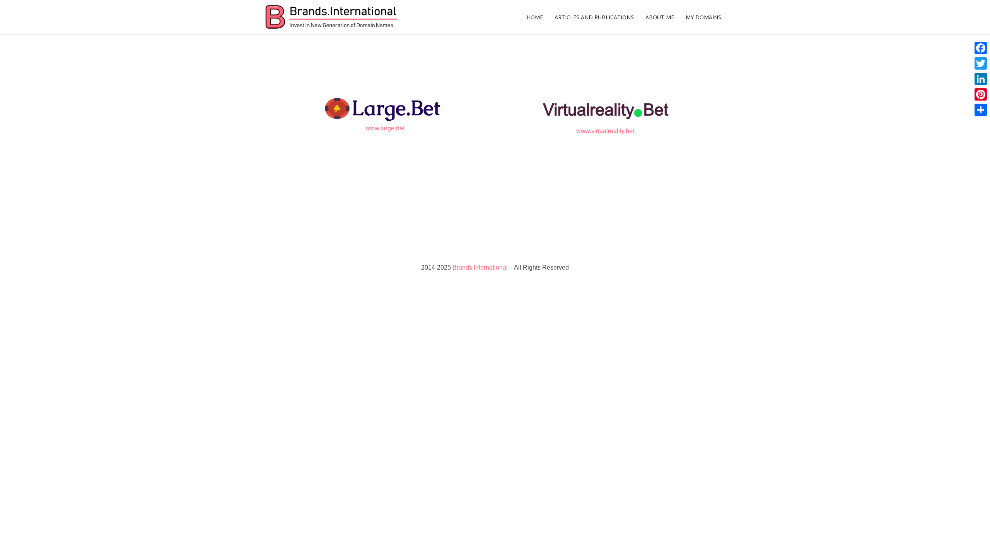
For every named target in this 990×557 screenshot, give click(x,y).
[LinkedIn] (980, 79)
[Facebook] (980, 48)
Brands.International (480, 267)
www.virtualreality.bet (605, 131)
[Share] (980, 110)
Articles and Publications (594, 17)
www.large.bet (385, 128)
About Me (659, 17)
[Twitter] (980, 63)
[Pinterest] (980, 94)
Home (535, 17)
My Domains (703, 17)
